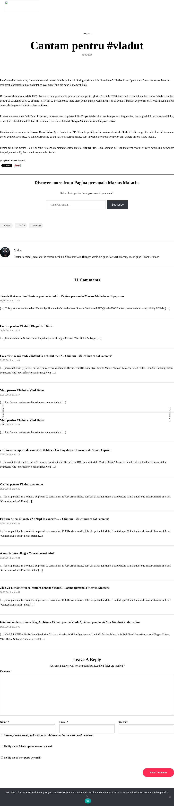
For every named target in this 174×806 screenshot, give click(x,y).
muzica (22, 225)
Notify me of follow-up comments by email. (28, 746)
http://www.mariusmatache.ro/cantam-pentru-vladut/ (33, 402)
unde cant (37, 225)
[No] (169, 797)
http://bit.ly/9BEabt (154, 308)
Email (62, 722)
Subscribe (117, 204)
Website (123, 722)
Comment (5, 671)
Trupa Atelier (89, 116)
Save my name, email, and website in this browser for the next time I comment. (49, 735)
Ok (87, 801)
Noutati (87, 33)
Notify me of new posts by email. (22, 757)
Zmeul (44, 105)
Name (3, 722)
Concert (7, 225)
